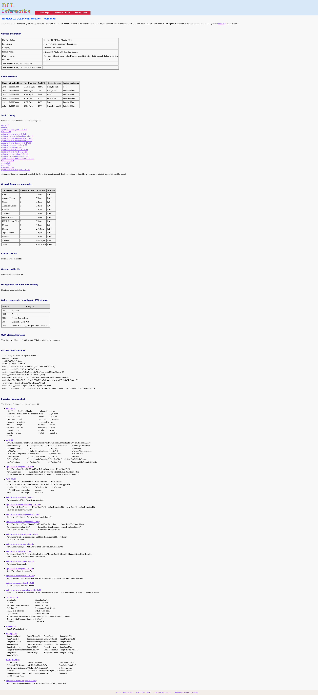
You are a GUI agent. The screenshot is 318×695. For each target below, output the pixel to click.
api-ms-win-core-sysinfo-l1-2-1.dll (14, 154)
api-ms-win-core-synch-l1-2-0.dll (14, 129)
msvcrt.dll (5, 125)
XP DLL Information (124, 692)
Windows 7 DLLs (62, 13)
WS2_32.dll (6, 132)
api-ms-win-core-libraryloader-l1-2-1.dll (16, 138)
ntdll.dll (4, 127)
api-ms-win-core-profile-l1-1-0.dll (14, 156)
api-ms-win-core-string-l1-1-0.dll (14, 145)
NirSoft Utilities (81, 13)
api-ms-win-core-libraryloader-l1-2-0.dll (16, 141)
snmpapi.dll (5, 163)
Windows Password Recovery (186, 692)
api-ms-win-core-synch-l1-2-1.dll (14, 152)
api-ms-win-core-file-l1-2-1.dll (13, 147)
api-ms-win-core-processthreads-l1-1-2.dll (17, 158)
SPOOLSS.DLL (7, 161)
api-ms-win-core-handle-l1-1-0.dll (14, 150)
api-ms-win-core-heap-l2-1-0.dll (13, 134)
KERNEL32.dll (7, 167)
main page (222, 23)
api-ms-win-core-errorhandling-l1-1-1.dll (17, 136)
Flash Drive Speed (143, 692)
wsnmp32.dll (6, 165)
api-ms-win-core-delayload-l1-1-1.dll (15, 170)
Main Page (44, 13)
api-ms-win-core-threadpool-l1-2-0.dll (16, 143)
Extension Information (162, 692)
